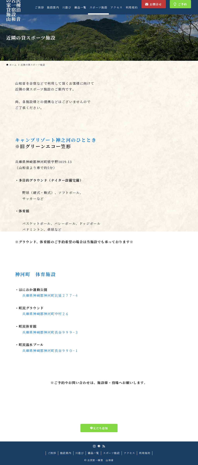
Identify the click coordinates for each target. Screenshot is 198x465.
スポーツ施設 (111, 453)
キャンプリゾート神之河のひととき (55, 140)
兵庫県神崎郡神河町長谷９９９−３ (50, 332)
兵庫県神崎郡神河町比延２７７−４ (50, 295)
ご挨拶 (52, 453)
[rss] (103, 446)
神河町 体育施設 (35, 274)
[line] (99, 446)
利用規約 (144, 453)
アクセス (129, 453)
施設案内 (65, 453)
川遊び (79, 453)
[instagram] (94, 446)
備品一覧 (93, 453)
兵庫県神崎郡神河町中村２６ (45, 313)
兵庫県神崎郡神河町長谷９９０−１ (50, 350)
